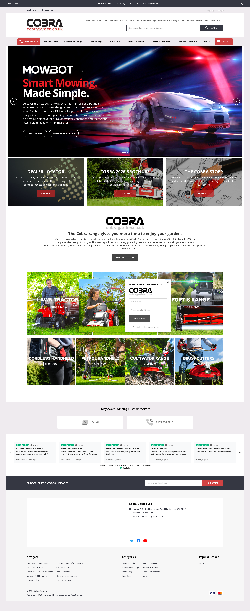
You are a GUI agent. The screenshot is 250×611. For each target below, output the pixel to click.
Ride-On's (115, 41)
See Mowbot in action (64, 133)
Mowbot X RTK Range (168, 20)
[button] (168, 282)
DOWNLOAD (125, 193)
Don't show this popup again (146, 327)
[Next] (16, 3)
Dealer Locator (63, 571)
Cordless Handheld (187, 41)
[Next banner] (236, 101)
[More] (84, 41)
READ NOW (204, 193)
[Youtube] (145, 540)
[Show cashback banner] (127, 152)
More (207, 41)
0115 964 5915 (146, 512)
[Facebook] (138, 540)
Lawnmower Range (72, 41)
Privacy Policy (187, 20)
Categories (129, 557)
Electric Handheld (161, 41)
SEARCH (46, 193)
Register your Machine (66, 576)
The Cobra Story (63, 580)
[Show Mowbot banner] (124, 152)
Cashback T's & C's (118, 20)
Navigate (32, 557)
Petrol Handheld (136, 41)
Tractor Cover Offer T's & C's (209, 20)
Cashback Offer (50, 41)
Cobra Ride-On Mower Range (142, 20)
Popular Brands (209, 557)
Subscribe (213, 483)
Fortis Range (96, 41)
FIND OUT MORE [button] (125, 257)
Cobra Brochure (63, 567)
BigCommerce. (44, 595)
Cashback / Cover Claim (96, 20)
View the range (35, 133)
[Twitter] (131, 540)
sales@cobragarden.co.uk (150, 516)
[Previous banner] (13, 101)
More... (202, 563)
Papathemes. (77, 595)
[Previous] (9, 3)
